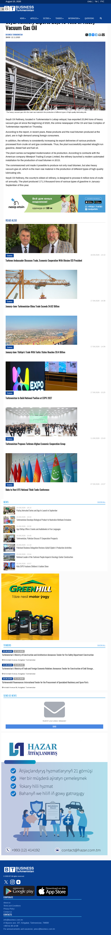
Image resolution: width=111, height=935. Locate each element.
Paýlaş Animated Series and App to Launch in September (36, 510)
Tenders (7, 645)
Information (73, 18)
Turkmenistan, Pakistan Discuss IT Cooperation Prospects (37, 538)
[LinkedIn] (90, 34)
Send (54, 726)
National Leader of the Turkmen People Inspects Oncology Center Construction (44, 557)
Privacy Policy (8, 909)
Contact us (7, 912)
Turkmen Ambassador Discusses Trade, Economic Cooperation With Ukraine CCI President (44, 260)
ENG (90, 2)
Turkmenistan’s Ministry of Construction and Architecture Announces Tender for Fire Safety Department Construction (48, 654)
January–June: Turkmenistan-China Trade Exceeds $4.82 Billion (32, 306)
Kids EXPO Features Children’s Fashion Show (32, 566)
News (6, 502)
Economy (9, 255)
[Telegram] (96, 34)
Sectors (46, 18)
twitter (6, 882)
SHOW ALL (101, 502)
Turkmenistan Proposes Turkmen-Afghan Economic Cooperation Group (35, 444)
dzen (18, 882)
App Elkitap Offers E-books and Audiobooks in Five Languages (38, 529)
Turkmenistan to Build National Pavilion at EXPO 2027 (29, 398)
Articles (33, 18)
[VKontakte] (93, 34)
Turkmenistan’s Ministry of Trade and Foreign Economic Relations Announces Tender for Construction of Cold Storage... (48, 668)
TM (96, 2)
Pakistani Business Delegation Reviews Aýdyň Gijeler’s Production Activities (44, 547)
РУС (102, 2)
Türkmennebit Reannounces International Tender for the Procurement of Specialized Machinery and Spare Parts (45, 682)
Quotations (89, 18)
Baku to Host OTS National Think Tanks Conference (27, 489)
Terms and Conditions (12, 906)
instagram (12, 882)
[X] (86, 34)
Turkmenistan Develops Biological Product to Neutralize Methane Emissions (43, 519)
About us (6, 903)
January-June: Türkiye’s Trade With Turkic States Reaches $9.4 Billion (35, 352)
